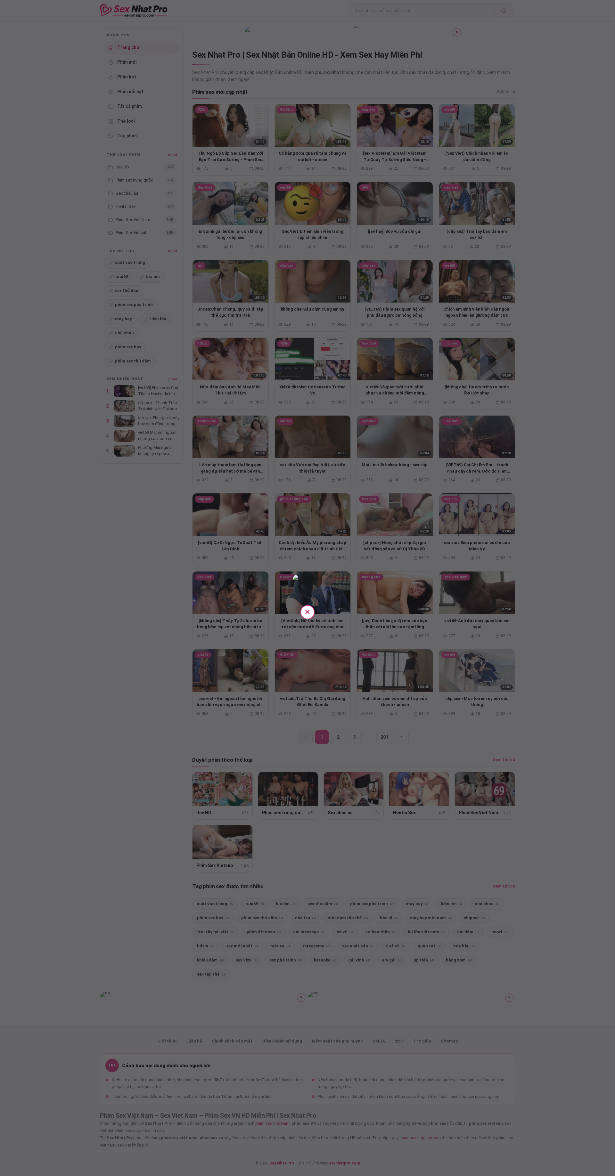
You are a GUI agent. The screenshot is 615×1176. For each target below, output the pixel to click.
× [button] (307, 611)
